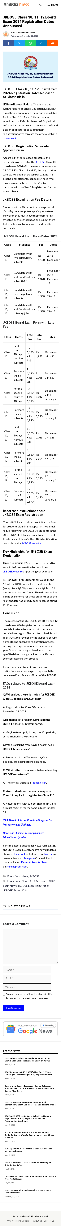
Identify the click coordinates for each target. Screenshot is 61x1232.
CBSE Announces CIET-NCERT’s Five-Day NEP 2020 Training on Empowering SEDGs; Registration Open (28, 1073)
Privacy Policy (13, 1221)
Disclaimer (26, 1221)
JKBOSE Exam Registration (33, 885)
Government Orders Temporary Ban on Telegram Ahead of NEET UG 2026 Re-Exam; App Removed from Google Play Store (29, 1088)
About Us (37, 1221)
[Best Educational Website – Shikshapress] (16, 5)
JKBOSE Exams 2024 (15, 890)
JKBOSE (40, 162)
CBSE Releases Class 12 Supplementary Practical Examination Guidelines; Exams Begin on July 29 (28, 1059)
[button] (40, 5)
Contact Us (49, 1221)
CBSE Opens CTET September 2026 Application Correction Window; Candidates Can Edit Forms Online (30, 1103)
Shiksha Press (28, 32)
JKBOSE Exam (38, 880)
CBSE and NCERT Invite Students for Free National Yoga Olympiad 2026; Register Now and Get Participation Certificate (28, 1118)
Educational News (18, 876)
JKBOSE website (31, 543)
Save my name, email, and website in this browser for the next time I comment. (29, 996)
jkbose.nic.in (10, 138)
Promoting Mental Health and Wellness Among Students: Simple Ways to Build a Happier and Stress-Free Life (30, 1135)
